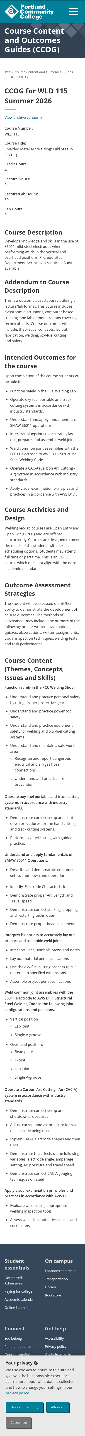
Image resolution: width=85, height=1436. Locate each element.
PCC (8, 72)
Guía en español (17, 1354)
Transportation (56, 1279)
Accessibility (54, 1338)
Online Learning (17, 1307)
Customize (18, 1422)
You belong (13, 1338)
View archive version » (23, 117)
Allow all (57, 1407)
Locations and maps (60, 1270)
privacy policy (17, 1393)
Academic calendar (19, 1299)
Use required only (24, 1407)
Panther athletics (18, 1346)
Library (50, 1287)
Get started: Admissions (14, 1280)
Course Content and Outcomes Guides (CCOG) (34, 40)
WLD (22, 77)
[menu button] (73, 11)
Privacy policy (55, 1346)
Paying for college (18, 1291)
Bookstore (53, 1295)
